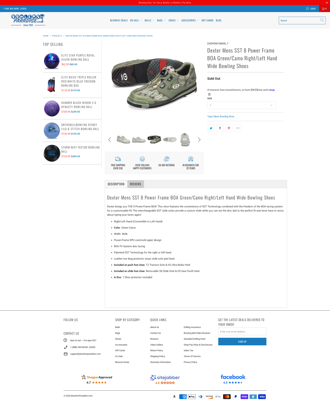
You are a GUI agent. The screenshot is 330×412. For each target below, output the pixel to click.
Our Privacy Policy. (139, 223)
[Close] (213, 174)
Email (119, 196)
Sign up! (165, 233)
